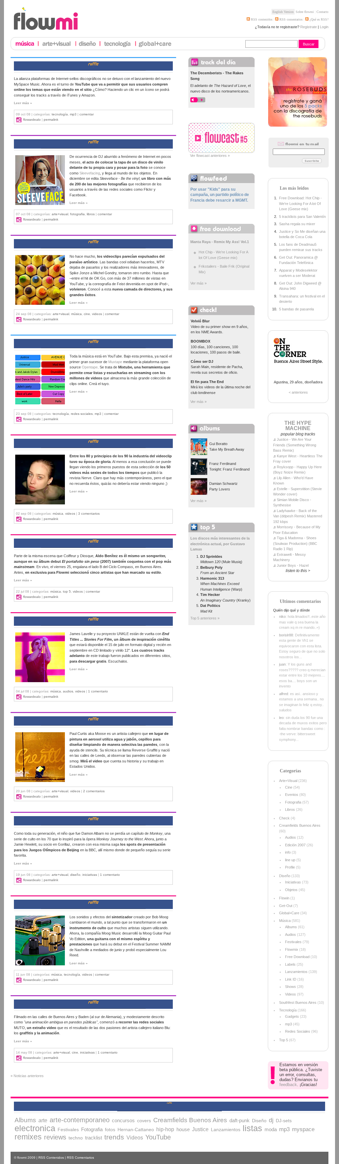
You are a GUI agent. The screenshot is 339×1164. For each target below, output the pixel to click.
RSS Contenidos (51, 1157)
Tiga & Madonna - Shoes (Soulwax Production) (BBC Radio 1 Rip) (295, 543)
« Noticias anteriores (27, 1076)
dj (271, 1120)
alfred (283, 694)
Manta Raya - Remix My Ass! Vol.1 (219, 242)
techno (76, 1137)
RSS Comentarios (80, 1157)
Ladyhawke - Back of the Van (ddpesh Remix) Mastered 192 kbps (297, 516)
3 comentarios (89, 513)
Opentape (90, 367)
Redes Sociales (82, 414)
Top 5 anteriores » (204, 618)
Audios (68, 691)
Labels (290, 964)
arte (42, 1120)
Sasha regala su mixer (297, 224)
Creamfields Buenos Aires (299, 825)
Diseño (75, 874)
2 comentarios (94, 791)
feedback (288, 1084)
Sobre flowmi (305, 12)
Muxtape (115, 362)
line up (290, 860)
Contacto (322, 12)
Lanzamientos (296, 972)
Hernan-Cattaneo (136, 1129)
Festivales (293, 942)
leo (281, 718)
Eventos (291, 795)
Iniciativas (89, 874)
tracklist (93, 1137)
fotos (110, 1129)
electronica (35, 1128)
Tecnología (60, 114)
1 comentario (98, 691)
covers (144, 1120)
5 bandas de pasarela (296, 309)
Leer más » (23, 103)
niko (282, 616)
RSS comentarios (290, 19)
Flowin (284, 898)
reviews (55, 1137)
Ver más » (198, 283)
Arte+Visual (60, 214)
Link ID (290, 979)
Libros (91, 214)
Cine (87, 314)
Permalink (51, 119)
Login (324, 27)
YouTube (158, 1137)
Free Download (297, 957)
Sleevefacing (89, 173)
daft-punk (239, 1120)
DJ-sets (284, 1120)
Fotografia (77, 214)
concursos (123, 1120)
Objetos (291, 890)
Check (284, 818)
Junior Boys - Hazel (293, 565)
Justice (200, 1129)
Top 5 (67, 591)
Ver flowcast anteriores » (210, 156)
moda (271, 1129)
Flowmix (291, 949)
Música (76, 314)
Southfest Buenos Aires (297, 1002)
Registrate (308, 27)
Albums (291, 927)
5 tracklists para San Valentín (302, 217)
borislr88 (286, 635)
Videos (97, 314)
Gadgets (292, 1016)
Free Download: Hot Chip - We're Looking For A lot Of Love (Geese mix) (300, 203)
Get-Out (285, 906)
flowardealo (32, 119)
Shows (290, 987)
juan (282, 664)
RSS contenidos (261, 19)
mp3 (73, 114)
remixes (28, 1137)
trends (114, 1137)
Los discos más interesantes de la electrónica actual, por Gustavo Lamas (220, 543)
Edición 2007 (295, 845)
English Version (283, 12)
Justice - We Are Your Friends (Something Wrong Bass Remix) (294, 444)
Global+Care (289, 913)
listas (252, 1128)
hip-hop (165, 1129)
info (288, 852)
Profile (290, 867)
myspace (303, 1129)
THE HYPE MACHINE (298, 425)
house (183, 1129)
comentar (86, 114)
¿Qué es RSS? (318, 19)
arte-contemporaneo (80, 1120)
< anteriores (298, 392)
